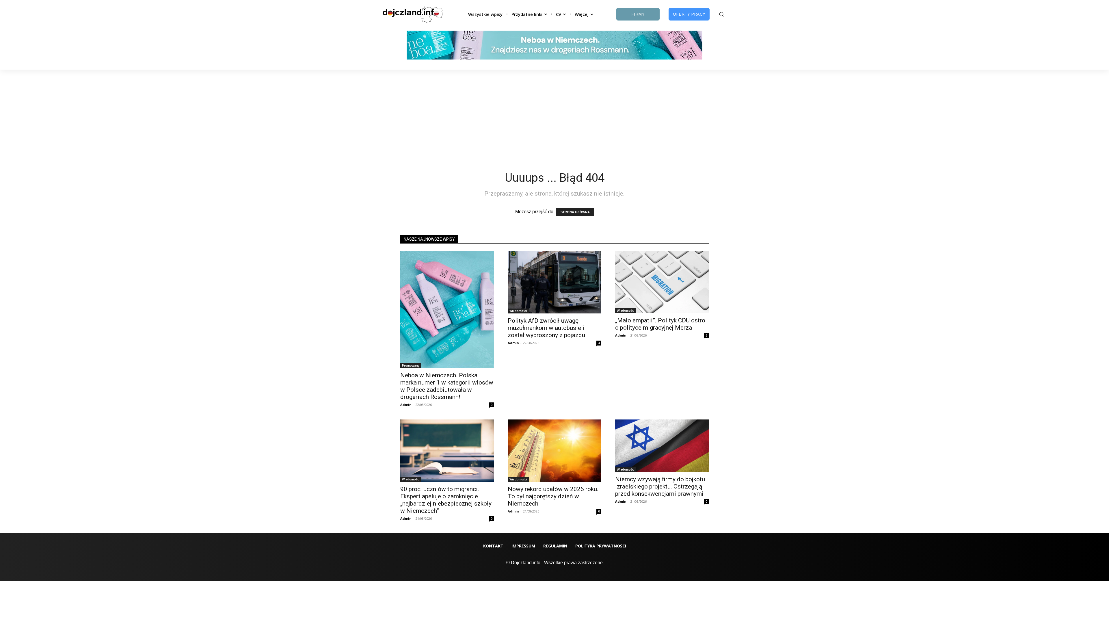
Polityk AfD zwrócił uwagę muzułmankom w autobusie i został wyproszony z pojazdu (546, 328)
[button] (721, 14)
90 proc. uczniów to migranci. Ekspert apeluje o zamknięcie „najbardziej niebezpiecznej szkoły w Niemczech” (446, 500)
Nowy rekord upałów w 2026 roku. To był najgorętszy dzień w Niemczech (553, 496)
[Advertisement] (554, 113)
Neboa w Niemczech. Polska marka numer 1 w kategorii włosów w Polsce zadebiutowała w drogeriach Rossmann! (446, 386)
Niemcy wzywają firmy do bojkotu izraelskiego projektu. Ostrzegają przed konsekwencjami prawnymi (660, 486)
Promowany (410, 365)
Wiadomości (518, 311)
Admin (406, 404)
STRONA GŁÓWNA (575, 212)
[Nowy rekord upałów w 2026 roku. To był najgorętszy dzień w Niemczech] (554, 450)
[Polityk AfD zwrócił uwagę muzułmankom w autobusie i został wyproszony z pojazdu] (554, 282)
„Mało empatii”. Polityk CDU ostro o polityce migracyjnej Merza (660, 324)
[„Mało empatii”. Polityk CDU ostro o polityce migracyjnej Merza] (662, 282)
